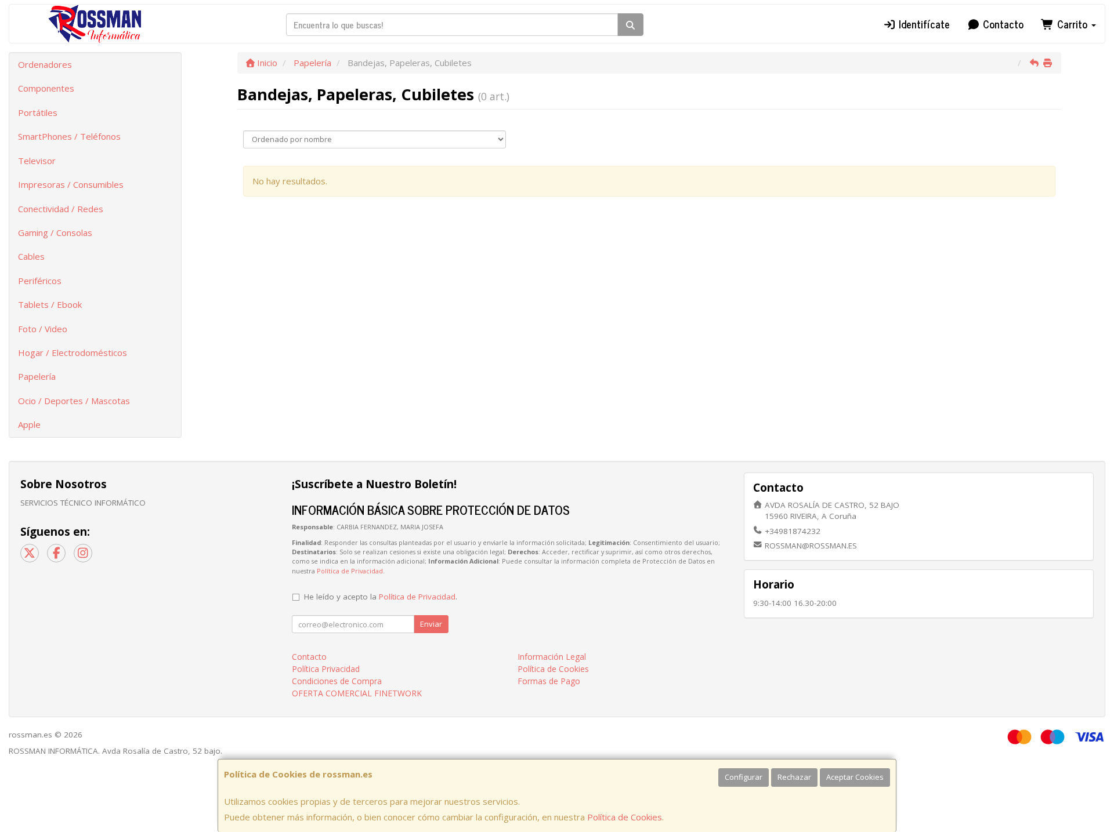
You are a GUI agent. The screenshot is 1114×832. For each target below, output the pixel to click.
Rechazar (794, 777)
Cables (31, 256)
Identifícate (923, 23)
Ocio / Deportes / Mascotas (74, 400)
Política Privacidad (326, 668)
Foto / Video (42, 329)
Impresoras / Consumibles (71, 184)
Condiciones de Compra (337, 680)
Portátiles (37, 112)
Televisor (37, 160)
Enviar (431, 624)
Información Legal (552, 656)
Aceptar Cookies (855, 777)
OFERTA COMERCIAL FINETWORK (357, 693)
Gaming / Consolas (55, 232)
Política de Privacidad (350, 570)
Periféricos (40, 280)
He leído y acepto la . (380, 596)
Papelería (37, 376)
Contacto (1001, 23)
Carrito (1072, 23)
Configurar (743, 777)
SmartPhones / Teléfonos (69, 136)
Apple (29, 424)
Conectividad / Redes (60, 209)
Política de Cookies (624, 817)
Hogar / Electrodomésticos (72, 352)
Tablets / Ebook (50, 304)
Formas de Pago (549, 680)
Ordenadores (45, 64)
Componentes (46, 88)
